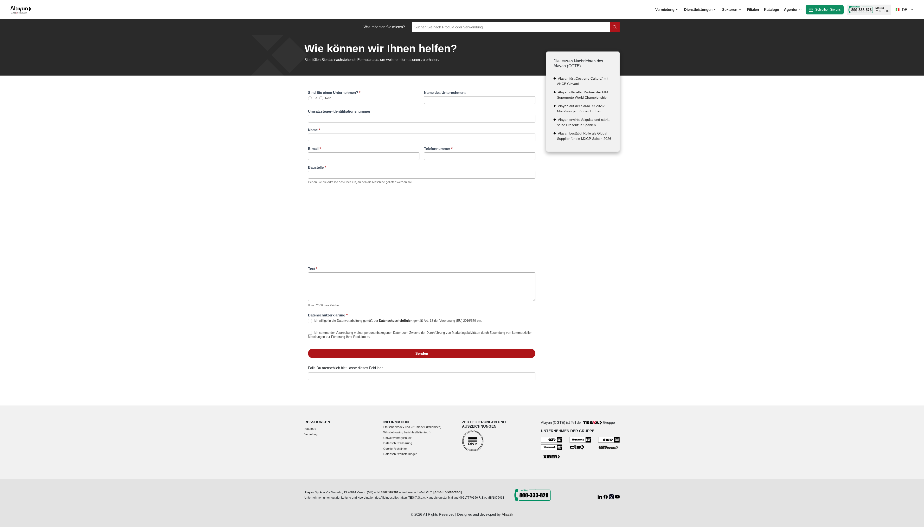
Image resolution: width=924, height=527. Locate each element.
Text (312, 269)
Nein (327, 98)
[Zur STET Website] (609, 439)
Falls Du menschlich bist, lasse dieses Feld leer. (345, 368)
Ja (315, 98)
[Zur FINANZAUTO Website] (580, 439)
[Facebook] (606, 496)
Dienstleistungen (698, 9)
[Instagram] (612, 496)
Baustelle (317, 167)
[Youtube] (617, 496)
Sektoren (730, 9)
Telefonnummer (438, 149)
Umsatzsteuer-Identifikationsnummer (339, 111)
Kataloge (771, 9)
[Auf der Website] (615, 27)
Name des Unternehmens (445, 92)
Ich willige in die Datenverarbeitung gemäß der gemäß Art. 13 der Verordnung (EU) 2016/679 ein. (397, 320)
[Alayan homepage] (20, 9)
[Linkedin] (600, 496)
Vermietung (665, 9)
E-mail (314, 149)
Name (314, 130)
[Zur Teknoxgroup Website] (551, 447)
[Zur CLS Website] (580, 447)
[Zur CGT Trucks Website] (609, 447)
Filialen (753, 9)
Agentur (791, 9)
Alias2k (507, 514)
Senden (421, 353)
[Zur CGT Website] (551, 439)
